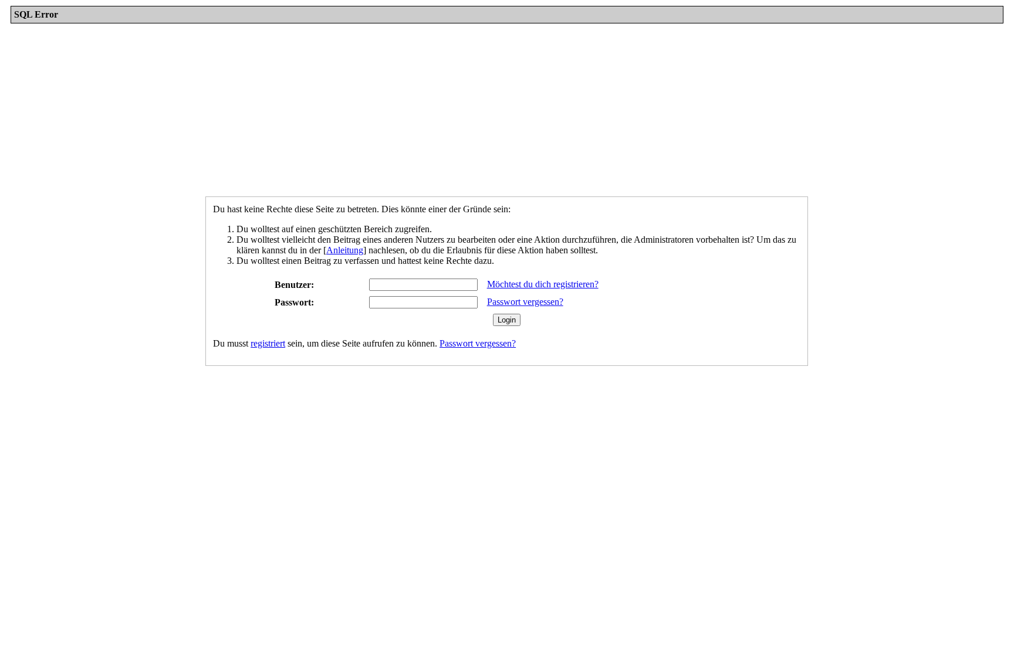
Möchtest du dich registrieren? (543, 284)
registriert (268, 343)
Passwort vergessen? (525, 302)
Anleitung (344, 250)
